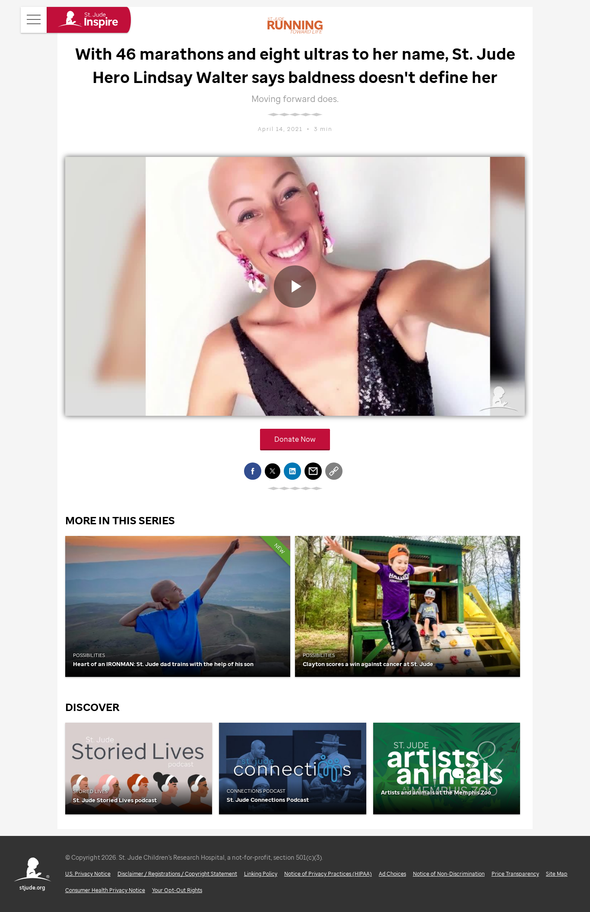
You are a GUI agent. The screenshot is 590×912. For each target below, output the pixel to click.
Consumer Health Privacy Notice (105, 890)
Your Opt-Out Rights (177, 890)
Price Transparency (515, 873)
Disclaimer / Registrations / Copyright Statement (177, 873)
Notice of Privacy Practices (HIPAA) (328, 873)
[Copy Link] (334, 471)
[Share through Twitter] (272, 471)
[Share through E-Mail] (313, 471)
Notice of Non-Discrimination (449, 873)
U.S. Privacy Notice (88, 873)
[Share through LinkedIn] (292, 471)
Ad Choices (392, 873)
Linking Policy (260, 873)
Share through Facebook (252, 471)
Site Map (557, 873)
